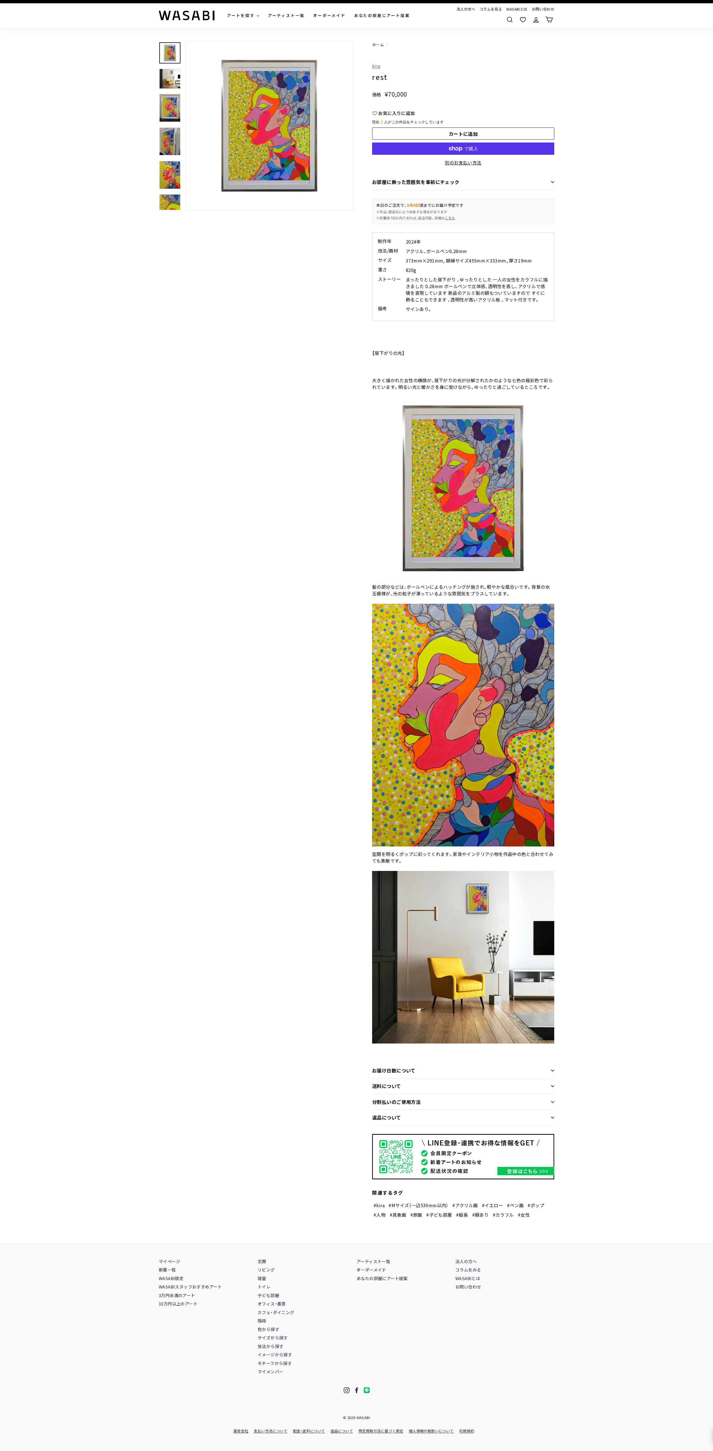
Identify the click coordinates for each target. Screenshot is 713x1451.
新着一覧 (167, 1270)
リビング (266, 1270)
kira (376, 66)
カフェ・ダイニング (276, 1312)
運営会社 (240, 1430)
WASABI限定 (171, 1278)
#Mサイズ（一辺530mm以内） (418, 1205)
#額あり (480, 1214)
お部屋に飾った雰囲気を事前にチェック (416, 181)
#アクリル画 (465, 1205)
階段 (262, 1321)
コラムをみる (468, 1270)
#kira (379, 1205)
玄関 (262, 1261)
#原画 (416, 1214)
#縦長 (462, 1214)
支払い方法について (270, 1430)
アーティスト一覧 (373, 1261)
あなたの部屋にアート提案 (382, 1278)
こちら (450, 217)
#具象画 (398, 1214)
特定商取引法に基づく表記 (380, 1430)
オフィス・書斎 (272, 1304)
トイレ (264, 1287)
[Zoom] (269, 126)
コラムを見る (491, 9)
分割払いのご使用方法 (396, 1101)
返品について (386, 1117)
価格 (376, 94)
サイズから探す (273, 1337)
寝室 (262, 1278)
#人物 (379, 1214)
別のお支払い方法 (463, 162)
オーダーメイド (371, 1270)
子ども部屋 (268, 1295)
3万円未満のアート (177, 1295)
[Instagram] (347, 1390)
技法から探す (270, 1346)
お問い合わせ (543, 9)
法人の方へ (465, 9)
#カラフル (503, 1214)
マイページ (169, 1261)
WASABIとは (516, 9)
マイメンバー (270, 1371)
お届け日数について (394, 1070)
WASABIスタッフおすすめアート (190, 1287)
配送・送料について (309, 1430)
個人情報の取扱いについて (431, 1430)
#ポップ (536, 1205)
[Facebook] (357, 1390)
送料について (386, 1085)
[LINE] (367, 1390)
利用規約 (466, 1430)
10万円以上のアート (178, 1304)
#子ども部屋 (439, 1214)
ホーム (378, 44)
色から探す (268, 1329)
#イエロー (492, 1205)
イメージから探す (275, 1354)
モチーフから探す (275, 1363)
